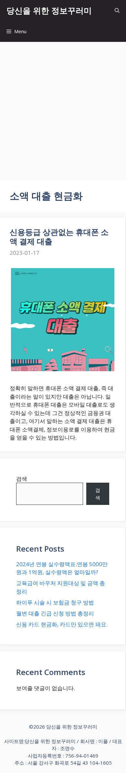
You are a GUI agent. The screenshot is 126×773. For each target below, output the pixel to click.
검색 (21, 478)
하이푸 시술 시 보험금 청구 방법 (55, 602)
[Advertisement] (63, 108)
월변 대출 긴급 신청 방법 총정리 (55, 613)
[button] (117, 10)
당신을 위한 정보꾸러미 (49, 10)
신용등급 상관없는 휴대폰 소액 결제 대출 (59, 236)
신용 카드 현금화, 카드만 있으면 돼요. (62, 624)
